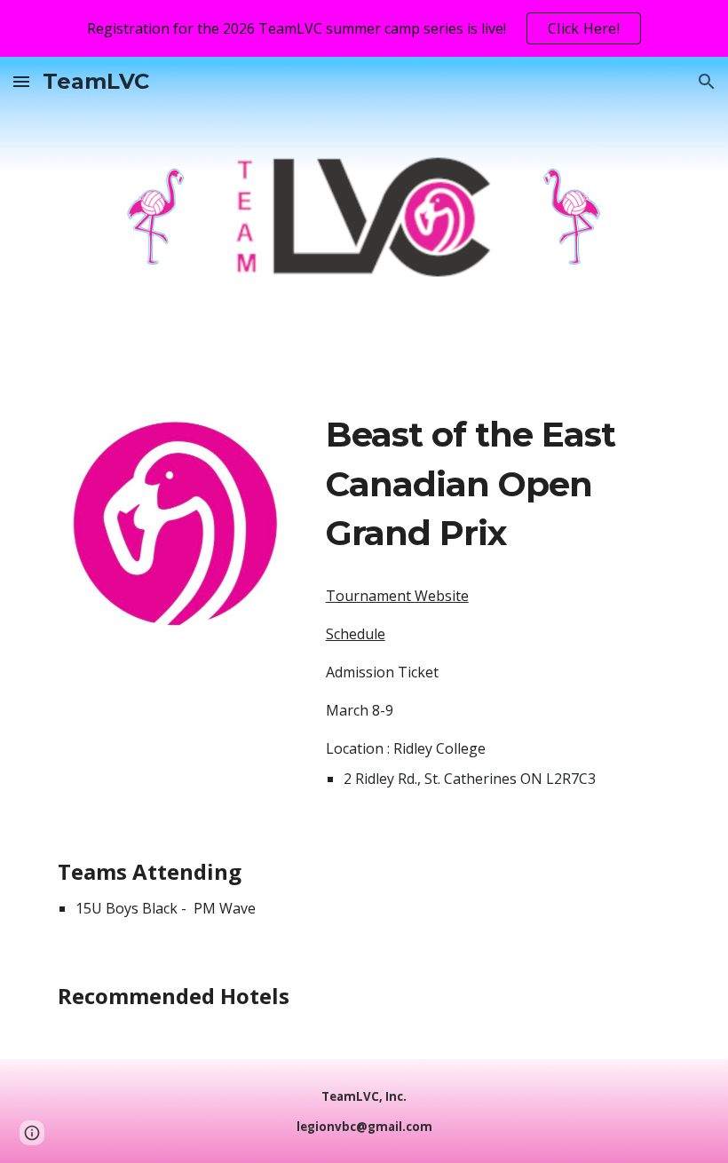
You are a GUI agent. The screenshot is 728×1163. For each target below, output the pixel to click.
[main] (498, 484)
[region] (364, 28)
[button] (21, 81)
